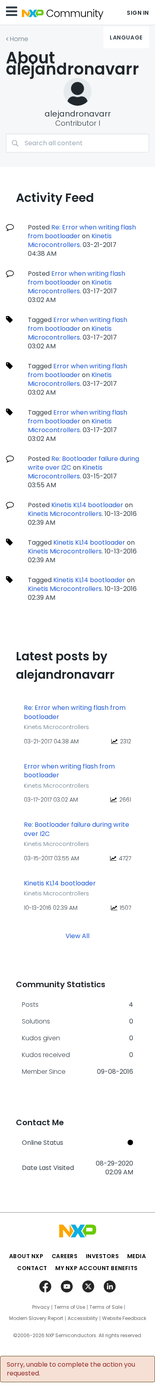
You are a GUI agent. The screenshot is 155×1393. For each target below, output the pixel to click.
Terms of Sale (105, 1307)
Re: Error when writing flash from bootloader (82, 232)
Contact (32, 1268)
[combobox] (77, 143)
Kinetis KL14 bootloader (87, 505)
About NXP (26, 1256)
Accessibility (83, 1318)
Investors (102, 1256)
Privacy (41, 1307)
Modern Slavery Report (36, 1318)
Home (19, 38)
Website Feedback (124, 1318)
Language (126, 37)
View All (77, 936)
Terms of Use (69, 1307)
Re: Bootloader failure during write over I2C (76, 829)
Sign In (138, 13)
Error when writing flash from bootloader (76, 278)
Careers (65, 1256)
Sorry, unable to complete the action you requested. (71, 1369)
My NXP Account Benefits (96, 1268)
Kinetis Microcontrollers (70, 240)
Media (136, 1256)
